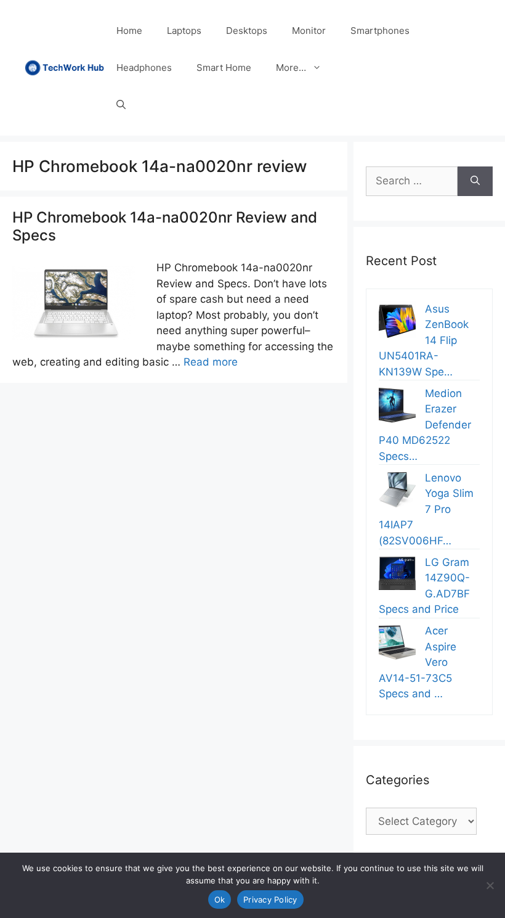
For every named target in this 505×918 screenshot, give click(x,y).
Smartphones (380, 30)
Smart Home (223, 67)
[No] (489, 885)
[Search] (475, 181)
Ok (219, 899)
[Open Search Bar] (121, 104)
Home (129, 30)
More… (291, 67)
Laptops (184, 30)
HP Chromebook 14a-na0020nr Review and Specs (164, 226)
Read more (211, 362)
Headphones (144, 67)
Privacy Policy (270, 899)
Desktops (246, 30)
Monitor (309, 30)
